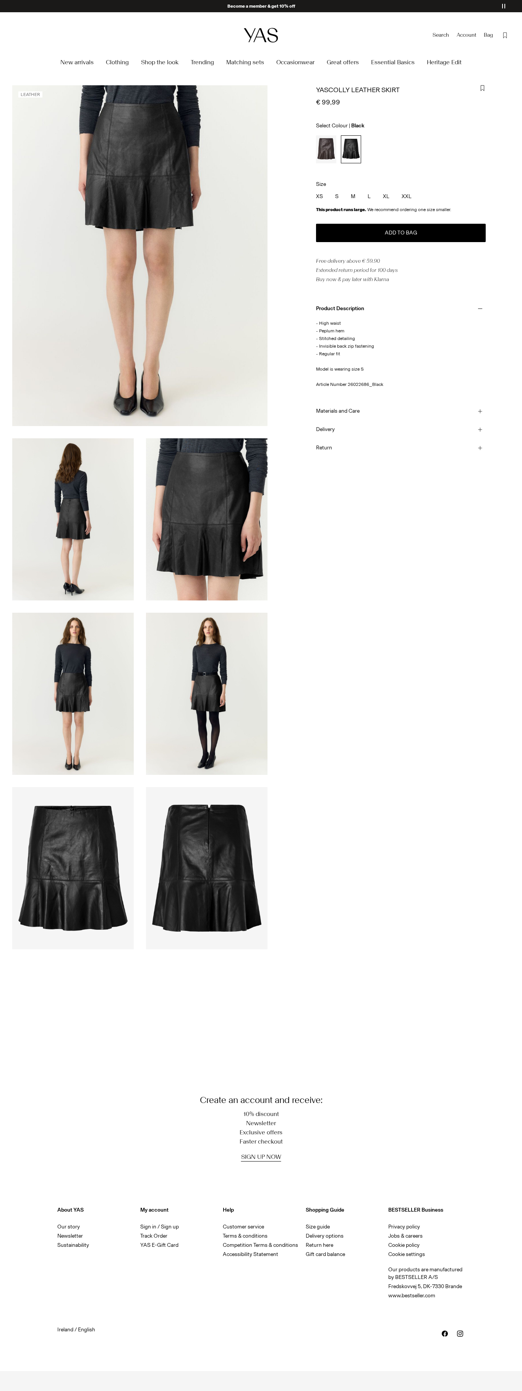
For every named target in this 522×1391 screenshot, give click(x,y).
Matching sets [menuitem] (245, 62)
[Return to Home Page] (261, 35)
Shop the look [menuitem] (159, 62)
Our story (68, 1226)
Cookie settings (406, 1254)
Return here (319, 1245)
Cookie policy (404, 1245)
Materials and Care (338, 411)
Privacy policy (404, 1226)
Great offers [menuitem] (343, 62)
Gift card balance (325, 1254)
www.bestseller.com (411, 1295)
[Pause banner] (504, 6)
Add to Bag (401, 232)
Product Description (340, 308)
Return (324, 447)
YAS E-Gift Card (159, 1245)
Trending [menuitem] (202, 62)
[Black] (351, 149)
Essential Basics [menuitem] (393, 62)
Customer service (243, 1226)
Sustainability (73, 1245)
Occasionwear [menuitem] (295, 62)
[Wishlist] (505, 35)
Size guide (318, 1226)
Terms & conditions (245, 1236)
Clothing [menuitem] (117, 62)
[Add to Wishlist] (482, 88)
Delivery (325, 429)
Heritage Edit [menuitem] (444, 62)
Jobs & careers (405, 1236)
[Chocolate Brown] (326, 149)
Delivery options (325, 1236)
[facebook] (444, 1333)
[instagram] (460, 1333)
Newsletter (70, 1236)
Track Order (153, 1236)
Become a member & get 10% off (261, 6)
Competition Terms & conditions (260, 1245)
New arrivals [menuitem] (77, 62)
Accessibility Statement (251, 1254)
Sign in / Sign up (159, 1226)
